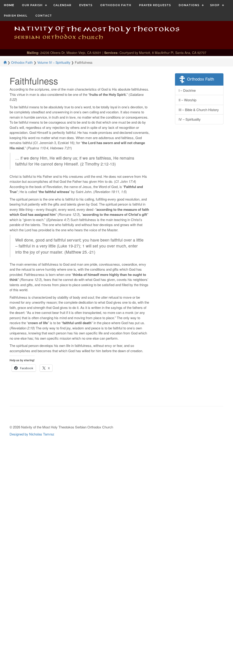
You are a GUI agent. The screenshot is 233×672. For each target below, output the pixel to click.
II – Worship (187, 99)
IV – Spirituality (190, 119)
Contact (43, 15)
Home (9, 5)
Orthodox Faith (115, 5)
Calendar (62, 5)
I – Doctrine (187, 90)
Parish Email (16, 15)
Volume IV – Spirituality (53, 62)
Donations (189, 5)
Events (85, 5)
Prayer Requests (155, 5)
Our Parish (32, 5)
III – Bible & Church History (199, 109)
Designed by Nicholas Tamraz (32, 434)
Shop (215, 5)
